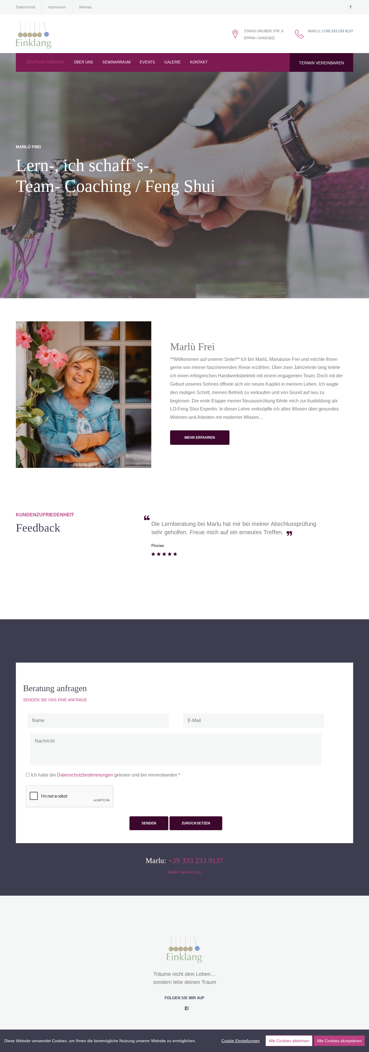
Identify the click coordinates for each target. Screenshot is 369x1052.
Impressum (57, 7)
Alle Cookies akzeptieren (339, 1040)
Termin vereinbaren (321, 63)
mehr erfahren (199, 438)
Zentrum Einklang (45, 62)
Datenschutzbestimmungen (85, 774)
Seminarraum (116, 62)
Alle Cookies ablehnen (289, 1040)
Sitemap (85, 7)
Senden (149, 823)
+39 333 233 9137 (195, 860)
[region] (184, 1041)
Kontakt (199, 62)
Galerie (172, 62)
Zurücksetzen (196, 823)
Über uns (83, 62)
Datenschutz (25, 7)
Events (147, 62)
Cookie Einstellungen (240, 1040)
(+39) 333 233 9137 (337, 31)
